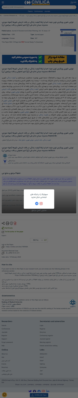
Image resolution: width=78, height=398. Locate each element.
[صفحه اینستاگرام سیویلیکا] (41, 203)
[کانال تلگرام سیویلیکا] (36, 203)
